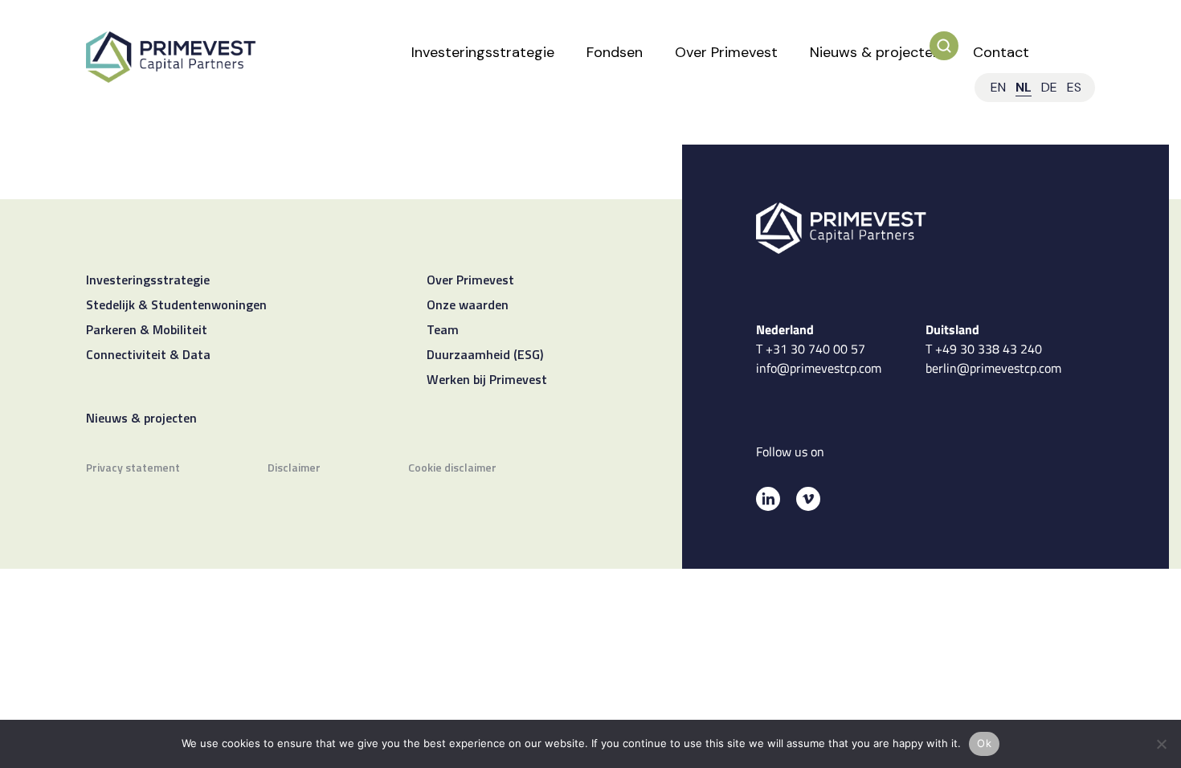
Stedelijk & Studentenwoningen (176, 306)
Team (443, 331)
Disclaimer (294, 469)
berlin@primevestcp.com (993, 368)
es (1074, 87)
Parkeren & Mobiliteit (146, 331)
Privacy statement (133, 469)
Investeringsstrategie (482, 52)
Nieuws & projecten (875, 52)
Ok (984, 743)
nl (1023, 87)
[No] (1161, 744)
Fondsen (614, 52)
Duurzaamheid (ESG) (485, 355)
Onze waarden (468, 306)
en (998, 87)
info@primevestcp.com (818, 368)
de (1049, 87)
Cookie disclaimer (452, 469)
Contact (1001, 52)
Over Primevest (726, 52)
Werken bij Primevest (487, 380)
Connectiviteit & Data (148, 355)
